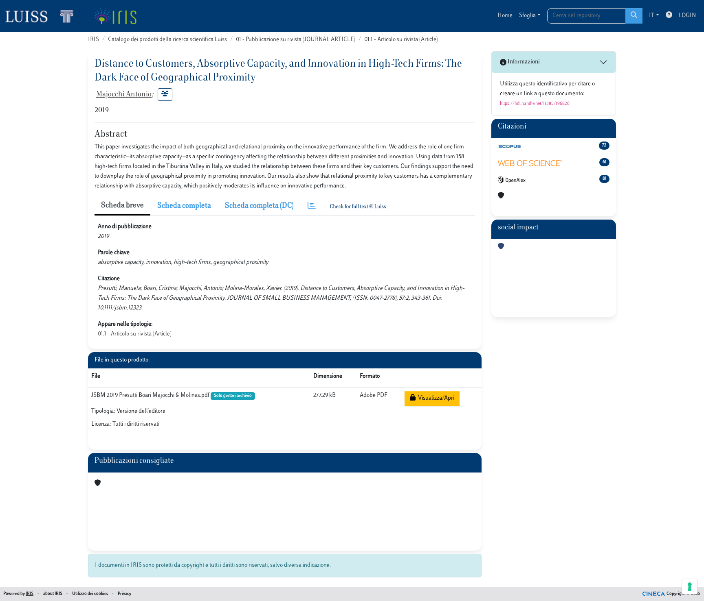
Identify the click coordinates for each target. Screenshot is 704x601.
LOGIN (687, 16)
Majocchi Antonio (124, 94)
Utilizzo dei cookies (90, 594)
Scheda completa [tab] (184, 206)
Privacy (124, 594)
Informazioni (523, 62)
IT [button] (651, 16)
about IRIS (52, 594)
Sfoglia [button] (527, 16)
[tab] (312, 206)
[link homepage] (43, 16)
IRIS (93, 40)
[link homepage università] (115, 16)
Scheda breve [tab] (122, 205)
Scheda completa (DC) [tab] (259, 206)
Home (505, 16)
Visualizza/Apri (435, 398)
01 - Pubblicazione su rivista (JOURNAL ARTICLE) (295, 40)
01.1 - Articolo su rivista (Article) (401, 40)
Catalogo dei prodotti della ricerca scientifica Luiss (167, 40)
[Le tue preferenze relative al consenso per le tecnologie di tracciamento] (689, 586)
